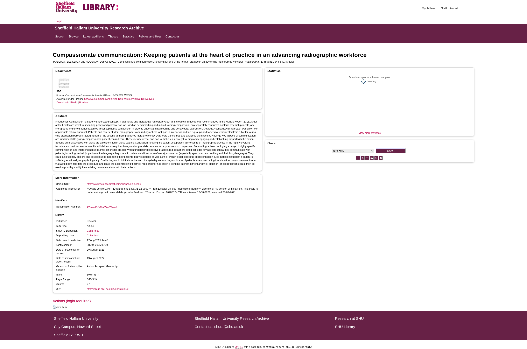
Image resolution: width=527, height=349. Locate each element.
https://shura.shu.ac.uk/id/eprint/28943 (108, 289)
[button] (54, 307)
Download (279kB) (66, 102)
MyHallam (428, 8)
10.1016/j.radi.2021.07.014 (102, 206)
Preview (83, 102)
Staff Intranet (449, 8)
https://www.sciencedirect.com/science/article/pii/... (115, 184)
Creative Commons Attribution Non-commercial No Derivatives (119, 99)
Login (59, 21)
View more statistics (370, 133)
